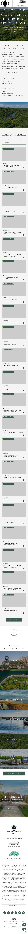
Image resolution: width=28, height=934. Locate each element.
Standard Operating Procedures (19, 904)
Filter (7, 142)
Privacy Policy (19, 927)
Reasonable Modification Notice (14, 905)
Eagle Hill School (8, 93)
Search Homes (14, 619)
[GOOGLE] (23, 912)
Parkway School (7, 82)
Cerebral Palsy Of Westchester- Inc (13, 95)
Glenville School (7, 83)
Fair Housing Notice (6, 904)
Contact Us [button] (8, 808)
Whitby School (7, 92)
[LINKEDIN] (12, 912)
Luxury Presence (14, 923)
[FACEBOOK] (4, 912)
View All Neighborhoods (14, 773)
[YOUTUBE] (16, 912)
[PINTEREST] (19, 912)
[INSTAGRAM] (8, 912)
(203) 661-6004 (14, 841)
